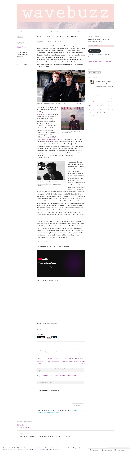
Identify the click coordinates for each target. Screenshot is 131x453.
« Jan (89, 116)
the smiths (59, 352)
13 (101, 105)
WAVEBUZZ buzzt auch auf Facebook (99, 61)
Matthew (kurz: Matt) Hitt (45, 114)
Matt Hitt (39, 352)
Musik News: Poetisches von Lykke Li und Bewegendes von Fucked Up (104, 83)
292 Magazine (78, 103)
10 (90, 105)
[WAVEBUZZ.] (65, 17)
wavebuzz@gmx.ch (23, 427)
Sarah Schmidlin (52, 42)
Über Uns (80, 32)
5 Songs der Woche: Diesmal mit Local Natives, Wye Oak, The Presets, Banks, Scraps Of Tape (48, 361)
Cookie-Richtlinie (55, 449)
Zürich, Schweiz (22, 425)
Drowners (40, 62)
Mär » (94, 116)
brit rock (75, 350)
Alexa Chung (68, 350)
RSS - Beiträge (23, 64)
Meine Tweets (21, 47)
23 (112, 109)
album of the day (59, 350)
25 (93, 113)
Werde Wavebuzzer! (94, 36)
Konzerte (72, 32)
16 (111, 105)
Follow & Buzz (94, 51)
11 (93, 105)
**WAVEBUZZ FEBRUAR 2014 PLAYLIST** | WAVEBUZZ (61, 376)
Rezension (41, 32)
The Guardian (51, 352)
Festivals (64, 32)
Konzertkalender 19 (52, 32)
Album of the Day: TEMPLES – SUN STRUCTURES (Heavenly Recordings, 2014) (74, 361)
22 (108, 109)
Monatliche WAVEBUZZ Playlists (25, 32)
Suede (55, 46)
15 (108, 105)
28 (104, 113)
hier (82, 169)
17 (90, 109)
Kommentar (77, 405)
